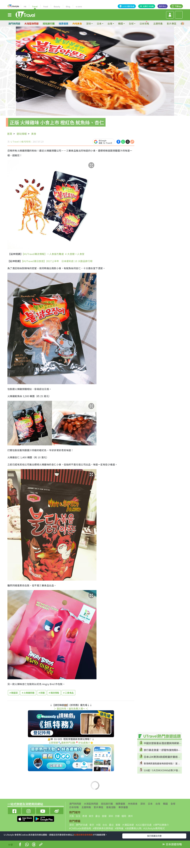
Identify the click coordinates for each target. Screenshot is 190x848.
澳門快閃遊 (14, 23)
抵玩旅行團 (49, 23)
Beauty (57, 6)
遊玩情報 (22, 133)
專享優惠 (123, 807)
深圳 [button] (88, 23)
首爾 (104, 816)
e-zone (79, 6)
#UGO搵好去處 (144, 824)
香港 (84, 816)
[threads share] (128, 141)
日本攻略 (144, 23)
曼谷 (97, 816)
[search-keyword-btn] (179, 15)
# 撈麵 (42, 692)
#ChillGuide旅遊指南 (80, 828)
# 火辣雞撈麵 (28, 692)
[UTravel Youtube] (43, 810)
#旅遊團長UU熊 (133, 828)
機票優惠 (63, 23)
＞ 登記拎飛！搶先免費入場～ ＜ (71, 708)
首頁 (9, 133)
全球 (173, 803)
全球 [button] (131, 23)
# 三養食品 (68, 692)
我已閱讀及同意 (154, 835)
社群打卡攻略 (148, 6)
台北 (78, 816)
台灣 (157, 803)
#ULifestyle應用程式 (154, 828)
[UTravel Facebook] (14, 810)
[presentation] (183, 23)
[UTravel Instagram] (29, 810)
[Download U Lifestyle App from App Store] (25, 818)
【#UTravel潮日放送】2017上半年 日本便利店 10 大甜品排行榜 (57, 261)
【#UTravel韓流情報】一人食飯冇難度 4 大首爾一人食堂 (53, 254)
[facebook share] (118, 141)
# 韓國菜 (14, 692)
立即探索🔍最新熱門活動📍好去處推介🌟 (71, 742)
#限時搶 (119, 828)
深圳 (142, 803)
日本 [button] (99, 23)
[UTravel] (25, 14)
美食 (33, 133)
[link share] (132, 141)
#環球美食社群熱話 (103, 828)
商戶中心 (162, 6)
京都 (117, 816)
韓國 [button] (120, 23)
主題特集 (158, 23)
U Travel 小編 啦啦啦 (21, 141)
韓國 (165, 803)
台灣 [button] (109, 23)
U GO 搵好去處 (128, 6)
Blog (68, 6)
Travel (35, 6)
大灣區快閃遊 (31, 23)
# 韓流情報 (54, 692)
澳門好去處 (82, 824)
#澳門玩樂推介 (161, 824)
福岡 (123, 816)
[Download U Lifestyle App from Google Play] (44, 818)
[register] (170, 15)
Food (45, 6)
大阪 (71, 816)
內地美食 (77, 23)
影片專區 (171, 23)
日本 (150, 803)
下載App (178, 6)
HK (25, 6)
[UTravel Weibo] (57, 810)
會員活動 (111, 807)
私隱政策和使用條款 (83, 834)
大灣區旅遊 (128, 824)
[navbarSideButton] (9, 15)
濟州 (130, 816)
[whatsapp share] (123, 141)
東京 (91, 816)
